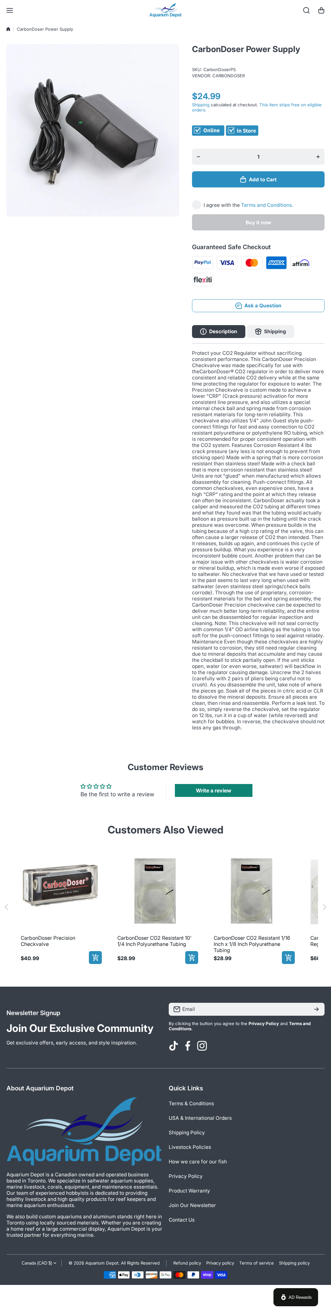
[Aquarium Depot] (165, 10)
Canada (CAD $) (37, 1263)
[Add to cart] (95, 957)
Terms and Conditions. (267, 205)
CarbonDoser (228, 75)
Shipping (200, 104)
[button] (321, 10)
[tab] (270, 331)
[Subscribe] (316, 1009)
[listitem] (60, 907)
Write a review (213, 790)
